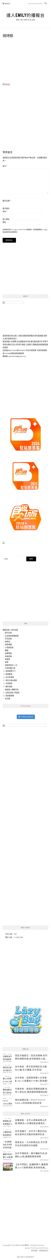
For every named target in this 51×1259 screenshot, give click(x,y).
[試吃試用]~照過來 (12, 692)
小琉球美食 (9, 647)
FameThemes (43, 1248)
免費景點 (8, 653)
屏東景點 (8, 656)
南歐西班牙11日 (11, 665)
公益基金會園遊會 (12, 636)
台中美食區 (9, 677)
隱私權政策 (6, 232)
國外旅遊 (8, 686)
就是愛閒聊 (9, 695)
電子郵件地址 (6, 210)
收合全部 (14, 630)
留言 (5, 166)
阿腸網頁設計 (43, 1251)
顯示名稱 (7, 201)
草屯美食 (8, 638)
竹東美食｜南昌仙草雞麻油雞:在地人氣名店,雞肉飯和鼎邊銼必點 (31, 1090)
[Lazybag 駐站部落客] (25, 1021)
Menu (7, 4)
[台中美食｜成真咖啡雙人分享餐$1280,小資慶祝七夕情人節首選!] (8, 1080)
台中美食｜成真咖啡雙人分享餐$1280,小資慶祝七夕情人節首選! (31, 1079)
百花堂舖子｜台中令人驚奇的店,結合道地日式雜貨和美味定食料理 (31, 1133)
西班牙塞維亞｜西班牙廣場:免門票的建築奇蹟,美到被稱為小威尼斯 (31, 1057)
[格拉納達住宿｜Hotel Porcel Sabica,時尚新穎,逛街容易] (8, 1102)
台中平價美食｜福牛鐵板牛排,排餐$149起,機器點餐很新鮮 (31, 1155)
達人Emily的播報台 (25, 15)
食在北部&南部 (11, 680)
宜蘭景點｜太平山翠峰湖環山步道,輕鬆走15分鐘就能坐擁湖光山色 (31, 1122)
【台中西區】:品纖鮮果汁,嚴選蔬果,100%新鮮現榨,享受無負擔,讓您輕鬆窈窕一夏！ (31, 1166)
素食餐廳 (8, 644)
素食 (6, 662)
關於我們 (20, 1257)
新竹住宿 (8, 633)
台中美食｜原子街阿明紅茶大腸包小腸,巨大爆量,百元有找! (31, 1068)
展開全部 (6, 630)
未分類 (7, 698)
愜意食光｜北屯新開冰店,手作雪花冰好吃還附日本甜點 (31, 1144)
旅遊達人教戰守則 (12, 689)
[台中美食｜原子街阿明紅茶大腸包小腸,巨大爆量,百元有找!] (8, 1069)
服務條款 (14, 232)
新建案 (7, 659)
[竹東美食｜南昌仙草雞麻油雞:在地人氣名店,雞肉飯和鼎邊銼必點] (8, 1091)
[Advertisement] (25, 61)
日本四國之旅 (10, 668)
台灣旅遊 (8, 683)
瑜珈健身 (8, 674)
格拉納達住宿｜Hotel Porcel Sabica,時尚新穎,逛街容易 (30, 1101)
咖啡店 (7, 641)
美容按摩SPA (10, 671)
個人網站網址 (6, 220)
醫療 (6, 650)
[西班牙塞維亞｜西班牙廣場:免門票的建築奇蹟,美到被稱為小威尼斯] (8, 1058)
